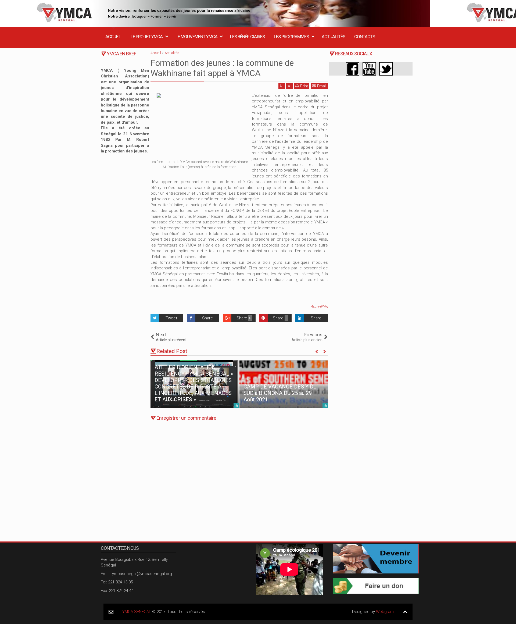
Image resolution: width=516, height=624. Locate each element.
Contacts (364, 36)
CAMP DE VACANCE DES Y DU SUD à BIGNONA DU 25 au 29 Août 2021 (280, 393)
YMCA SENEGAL (136, 611)
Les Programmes (291, 36)
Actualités (333, 36)
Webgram (385, 611)
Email (322, 86)
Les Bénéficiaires (247, 36)
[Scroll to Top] (405, 612)
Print (304, 86)
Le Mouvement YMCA (196, 36)
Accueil (113, 36)
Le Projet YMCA (147, 36)
